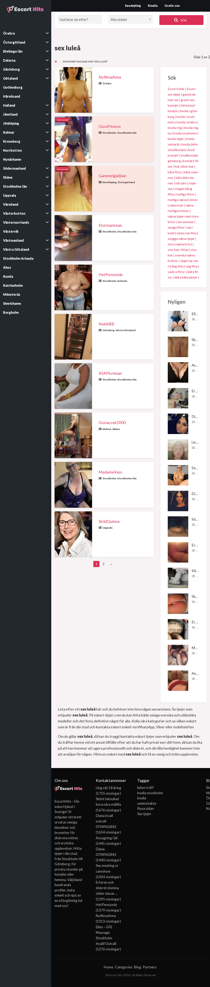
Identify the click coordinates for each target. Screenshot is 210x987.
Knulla (153, 5)
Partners (149, 967)
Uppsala (107, 527)
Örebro (107, 83)
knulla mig (175, 128)
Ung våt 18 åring (108, 788)
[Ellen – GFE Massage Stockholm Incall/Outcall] (178, 320)
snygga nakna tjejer (181, 238)
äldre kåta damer (185, 277)
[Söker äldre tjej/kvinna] (178, 526)
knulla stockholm (185, 133)
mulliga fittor (185, 194)
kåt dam (181, 183)
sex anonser (185, 222)
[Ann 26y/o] (178, 680)
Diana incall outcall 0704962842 (106, 821)
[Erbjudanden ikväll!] (178, 551)
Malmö (107, 429)
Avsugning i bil (107, 838)
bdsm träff (145, 787)
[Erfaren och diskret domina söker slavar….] (178, 397)
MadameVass (110, 472)
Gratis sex (172, 5)
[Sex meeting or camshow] (178, 475)
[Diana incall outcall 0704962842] (178, 423)
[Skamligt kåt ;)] (178, 603)
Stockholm (109, 132)
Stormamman (110, 225)
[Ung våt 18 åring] (178, 449)
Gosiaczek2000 (112, 422)
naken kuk (176, 205)
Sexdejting (133, 5)
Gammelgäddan (112, 175)
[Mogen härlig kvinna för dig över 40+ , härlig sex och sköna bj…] (178, 654)
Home (108, 967)
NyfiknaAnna (110, 77)
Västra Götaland (125, 330)
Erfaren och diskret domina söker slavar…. (107, 888)
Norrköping (110, 182)
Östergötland (126, 182)
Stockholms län (127, 132)
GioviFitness (110, 126)
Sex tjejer (144, 814)
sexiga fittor (176, 227)
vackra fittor (176, 272)
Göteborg (108, 330)
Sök (183, 20)
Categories (123, 967)
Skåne (116, 429)
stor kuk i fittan (178, 250)
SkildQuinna (109, 521)
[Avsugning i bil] (178, 372)
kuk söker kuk (184, 166)
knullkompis (177, 150)
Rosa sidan (145, 808)
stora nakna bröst (180, 244)
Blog (137, 967)
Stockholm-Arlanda (115, 280)
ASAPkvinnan (110, 373)
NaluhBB (106, 323)
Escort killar (176, 89)
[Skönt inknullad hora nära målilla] (178, 346)
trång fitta (176, 266)
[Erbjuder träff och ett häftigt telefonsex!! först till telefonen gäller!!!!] (178, 629)
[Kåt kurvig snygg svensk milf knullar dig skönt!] (178, 577)
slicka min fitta (187, 233)
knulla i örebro (187, 122)
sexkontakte (146, 803)
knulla (141, 798)
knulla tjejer (176, 139)
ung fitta (191, 266)
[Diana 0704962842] (178, 500)
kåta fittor (175, 172)
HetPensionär (111, 274)
